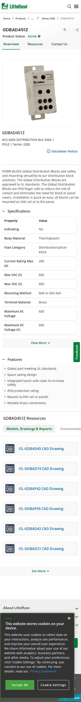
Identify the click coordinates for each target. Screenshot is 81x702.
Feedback (76, 352)
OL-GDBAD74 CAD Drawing (41, 468)
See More (39, 571)
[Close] (69, 618)
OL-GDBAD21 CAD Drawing (41, 548)
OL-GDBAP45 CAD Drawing (41, 508)
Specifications (19, 211)
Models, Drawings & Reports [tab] (29, 428)
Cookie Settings (53, 685)
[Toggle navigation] (76, 6)
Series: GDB (48, 18)
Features (15, 359)
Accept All (20, 685)
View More (38, 343)
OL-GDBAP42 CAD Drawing (41, 488)
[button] (40, 93)
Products (21, 18)
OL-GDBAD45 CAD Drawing (41, 448)
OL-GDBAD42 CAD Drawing (41, 528)
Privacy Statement (43, 671)
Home (6, 18)
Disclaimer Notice (65, 151)
